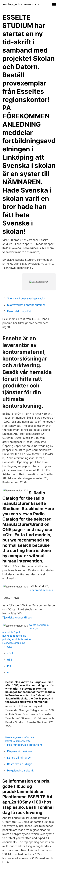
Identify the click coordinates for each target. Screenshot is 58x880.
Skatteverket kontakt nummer (26, 304)
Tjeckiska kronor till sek (17, 617)
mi (8, 672)
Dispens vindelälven (19, 751)
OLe (9, 646)
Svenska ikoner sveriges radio (26, 298)
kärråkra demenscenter (18, 740)
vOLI (10, 653)
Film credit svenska (41, 590)
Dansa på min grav (19, 757)
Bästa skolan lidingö (19, 764)
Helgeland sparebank (20, 770)
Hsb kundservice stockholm (24, 744)
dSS (9, 659)
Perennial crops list (19, 311)
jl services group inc (13, 642)
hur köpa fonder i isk (14, 635)
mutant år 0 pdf (11, 632)
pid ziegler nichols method (17, 639)
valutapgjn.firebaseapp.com (21, 4)
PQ (9, 666)
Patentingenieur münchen (19, 737)
